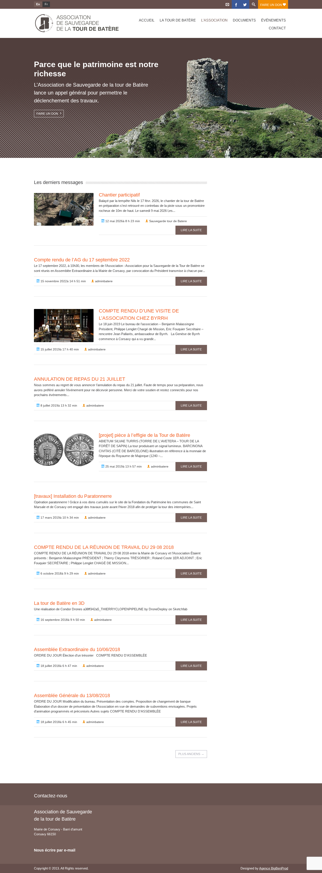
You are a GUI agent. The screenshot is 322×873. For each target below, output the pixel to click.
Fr (46, 4)
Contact (277, 28)
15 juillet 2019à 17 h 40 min (59, 349)
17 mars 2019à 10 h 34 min (59, 517)
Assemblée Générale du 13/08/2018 (72, 695)
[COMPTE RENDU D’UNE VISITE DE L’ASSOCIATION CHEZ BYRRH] (64, 325)
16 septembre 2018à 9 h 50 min (62, 619)
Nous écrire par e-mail (54, 850)
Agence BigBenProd (273, 868)
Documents (244, 20)
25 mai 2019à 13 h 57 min (123, 466)
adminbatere (103, 281)
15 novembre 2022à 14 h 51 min (63, 281)
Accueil (146, 20)
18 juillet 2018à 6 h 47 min (58, 666)
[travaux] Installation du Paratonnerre (73, 496)
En (38, 4)
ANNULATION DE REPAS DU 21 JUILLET (79, 379)
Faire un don (271, 5)
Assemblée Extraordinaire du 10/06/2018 (77, 649)
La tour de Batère (178, 20)
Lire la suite (191, 230)
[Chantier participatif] (64, 209)
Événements (273, 20)
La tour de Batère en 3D (59, 603)
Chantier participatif (119, 195)
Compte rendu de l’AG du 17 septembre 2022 (82, 259)
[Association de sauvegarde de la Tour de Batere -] (72, 23)
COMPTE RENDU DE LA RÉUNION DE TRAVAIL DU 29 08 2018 (104, 547)
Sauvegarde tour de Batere (167, 221)
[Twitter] (245, 4)
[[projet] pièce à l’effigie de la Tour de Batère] (64, 449)
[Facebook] (236, 4)
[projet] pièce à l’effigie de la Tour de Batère (144, 435)
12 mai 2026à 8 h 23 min (122, 221)
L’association (214, 20)
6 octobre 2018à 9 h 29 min (59, 573)
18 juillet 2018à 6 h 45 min (58, 722)
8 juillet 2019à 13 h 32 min (58, 405)
